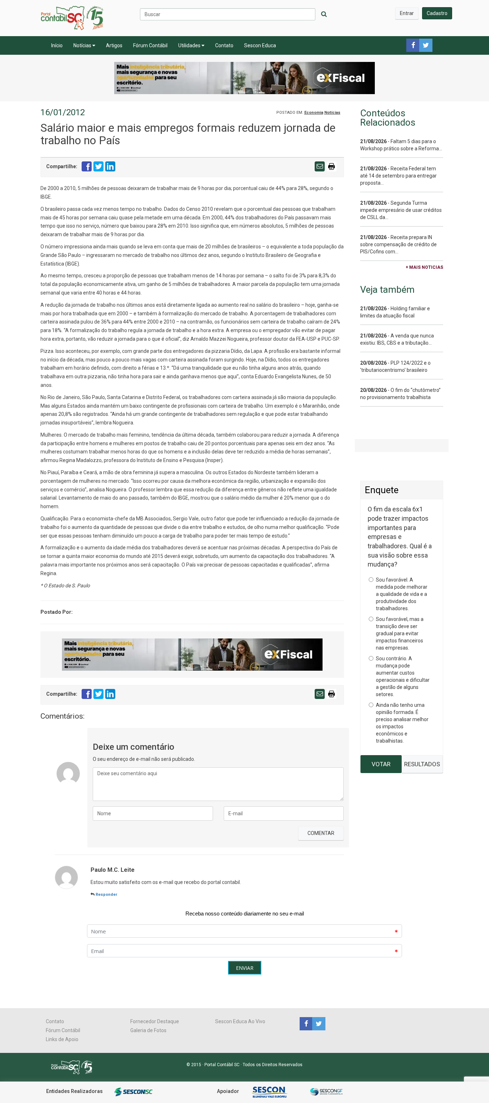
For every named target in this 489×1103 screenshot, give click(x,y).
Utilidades (190, 45)
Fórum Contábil (150, 45)
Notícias (82, 45)
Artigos (114, 45)
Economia (313, 112)
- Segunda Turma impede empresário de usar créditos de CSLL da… (401, 210)
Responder (106, 894)
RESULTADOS (422, 764)
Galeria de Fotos (148, 1030)
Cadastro (437, 13)
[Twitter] (318, 1023)
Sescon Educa (260, 45)
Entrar (407, 13)
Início (57, 45)
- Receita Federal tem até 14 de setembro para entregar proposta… (398, 176)
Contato (224, 45)
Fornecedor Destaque (154, 1021)
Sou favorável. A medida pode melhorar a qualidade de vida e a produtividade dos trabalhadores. (401, 594)
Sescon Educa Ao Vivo (240, 1021)
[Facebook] (306, 1023)
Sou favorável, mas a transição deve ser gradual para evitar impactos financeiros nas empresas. (399, 633)
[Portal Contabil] (74, 1066)
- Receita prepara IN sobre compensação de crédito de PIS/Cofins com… (398, 244)
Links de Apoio (62, 1039)
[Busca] (323, 14)
